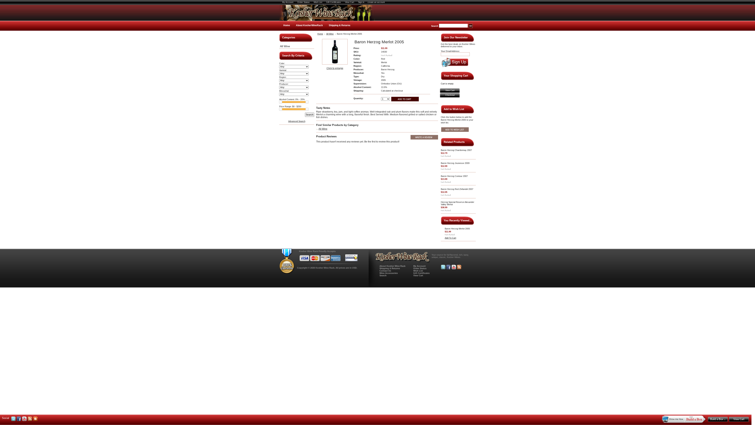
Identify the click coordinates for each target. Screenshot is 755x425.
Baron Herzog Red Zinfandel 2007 (457, 189)
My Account (287, 2)
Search (434, 26)
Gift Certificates (333, 2)
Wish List (318, 2)
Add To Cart (450, 238)
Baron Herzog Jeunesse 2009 (455, 163)
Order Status (303, 2)
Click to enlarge (335, 68)
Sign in (361, 2)
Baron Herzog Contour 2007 (454, 176)
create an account (376, 2)
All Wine (285, 46)
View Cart (349, 2)
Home (286, 25)
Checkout (450, 95)
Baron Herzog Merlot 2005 (457, 228)
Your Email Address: (450, 51)
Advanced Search (296, 121)
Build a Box (717, 419)
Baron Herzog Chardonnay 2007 (456, 150)
